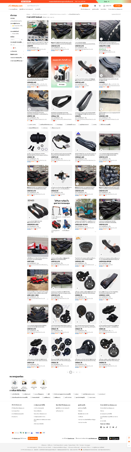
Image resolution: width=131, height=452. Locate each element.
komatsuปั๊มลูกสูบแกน (39, 394)
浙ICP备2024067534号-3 (104, 449)
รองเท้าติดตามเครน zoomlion (89, 394)
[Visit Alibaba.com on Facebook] (101, 427)
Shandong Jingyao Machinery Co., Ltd (36, 298)
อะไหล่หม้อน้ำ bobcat (71, 124)
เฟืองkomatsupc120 (56, 127)
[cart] (100, 6)
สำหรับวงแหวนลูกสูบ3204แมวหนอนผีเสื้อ (62, 394)
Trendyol (82, 445)
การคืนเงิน (80, 416)
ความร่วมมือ (103, 421)
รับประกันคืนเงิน (37, 411)
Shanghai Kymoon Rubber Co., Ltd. (107, 51)
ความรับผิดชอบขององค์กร (18, 413)
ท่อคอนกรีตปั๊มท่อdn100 (34, 127)
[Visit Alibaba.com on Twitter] (107, 427)
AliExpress (43, 445)
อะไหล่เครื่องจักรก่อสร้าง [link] (74, 14)
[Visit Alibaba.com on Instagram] (110, 427)
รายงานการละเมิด (82, 422)
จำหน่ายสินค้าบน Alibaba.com (107, 408)
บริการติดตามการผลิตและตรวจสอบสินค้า (42, 420)
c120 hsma (45, 127)
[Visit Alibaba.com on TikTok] (116, 427)
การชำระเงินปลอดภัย (39, 408)
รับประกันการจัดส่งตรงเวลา (40, 413)
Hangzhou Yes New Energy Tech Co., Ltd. (36, 160)
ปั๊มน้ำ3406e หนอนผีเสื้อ (105, 124)
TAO (77, 445)
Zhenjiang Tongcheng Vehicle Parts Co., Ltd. (85, 119)
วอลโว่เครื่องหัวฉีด (15, 394)
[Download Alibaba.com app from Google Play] (114, 438)
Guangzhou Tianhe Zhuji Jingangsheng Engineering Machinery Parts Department (109, 85)
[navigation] (17, 193)
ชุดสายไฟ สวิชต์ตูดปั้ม (80, 397)
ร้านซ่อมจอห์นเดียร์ (35, 397)
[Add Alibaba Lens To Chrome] (33, 438)
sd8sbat (76, 394)
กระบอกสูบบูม (59, 124)
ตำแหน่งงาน (15, 416)
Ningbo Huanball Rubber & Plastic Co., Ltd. (109, 119)
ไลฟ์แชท (80, 411)
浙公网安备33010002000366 (90, 449)
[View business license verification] (79, 449)
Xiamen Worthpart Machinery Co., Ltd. (60, 49)
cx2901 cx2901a (32, 124)
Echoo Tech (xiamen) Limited (82, 85)
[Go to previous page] (67, 372)
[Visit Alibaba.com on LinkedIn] (104, 427)
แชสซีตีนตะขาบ (47, 397)
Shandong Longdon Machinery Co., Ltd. (36, 49)
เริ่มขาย (102, 411)
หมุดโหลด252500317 (84, 124)
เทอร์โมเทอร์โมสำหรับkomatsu (46, 124)
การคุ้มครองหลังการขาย (39, 416)
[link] (129, 438)
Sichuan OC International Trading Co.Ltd (84, 264)
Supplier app (71, 438)
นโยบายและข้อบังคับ (39, 423)
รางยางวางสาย (92, 397)
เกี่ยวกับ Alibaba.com (17, 404)
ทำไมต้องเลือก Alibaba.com (18, 408)
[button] (80, 6)
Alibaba (28, 14)
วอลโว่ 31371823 (68, 397)
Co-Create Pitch (15, 411)
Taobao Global (71, 445)
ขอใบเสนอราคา (59, 411)
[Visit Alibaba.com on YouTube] (113, 427)
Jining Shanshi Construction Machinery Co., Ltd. (85, 160)
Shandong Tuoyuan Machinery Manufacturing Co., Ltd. (37, 264)
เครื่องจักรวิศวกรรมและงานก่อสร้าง (58, 14)
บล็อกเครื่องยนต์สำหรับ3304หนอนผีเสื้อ (20, 397)
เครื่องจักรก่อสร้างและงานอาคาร (39, 14)
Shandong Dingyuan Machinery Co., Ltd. (84, 227)
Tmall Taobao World (58, 445)
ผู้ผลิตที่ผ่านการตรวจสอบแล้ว (62, 408)
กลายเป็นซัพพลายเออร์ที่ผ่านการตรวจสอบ (109, 417)
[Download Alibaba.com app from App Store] (103, 438)
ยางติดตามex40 (27, 394)
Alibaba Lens (17, 438)
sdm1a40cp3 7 (102, 394)
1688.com (50, 445)
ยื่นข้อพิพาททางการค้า (83, 413)
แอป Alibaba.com (93, 438)
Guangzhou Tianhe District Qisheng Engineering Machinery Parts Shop (61, 119)
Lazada (65, 445)
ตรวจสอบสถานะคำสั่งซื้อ (106, 413)
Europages (87, 445)
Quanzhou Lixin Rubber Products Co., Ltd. (37, 119)
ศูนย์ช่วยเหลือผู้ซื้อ (82, 408)
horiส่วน (94, 124)
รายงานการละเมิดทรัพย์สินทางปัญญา (87, 419)
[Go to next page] (79, 372)
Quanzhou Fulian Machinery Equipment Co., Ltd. (37, 85)
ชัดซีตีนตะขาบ (57, 397)
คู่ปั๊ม (49, 394)
